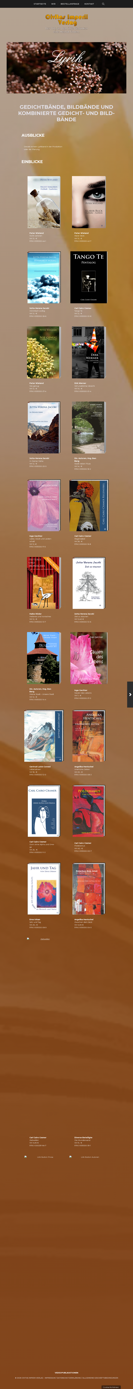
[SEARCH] (103, 4)
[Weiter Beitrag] (130, 695)
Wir (53, 4)
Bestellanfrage (70, 4)
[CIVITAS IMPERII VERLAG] (66, 23)
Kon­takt (89, 4)
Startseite (40, 4)
